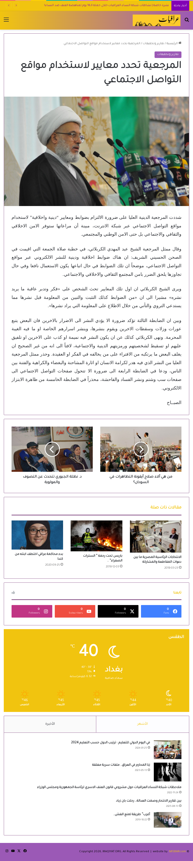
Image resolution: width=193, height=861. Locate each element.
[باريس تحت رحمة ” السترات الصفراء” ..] (96, 535)
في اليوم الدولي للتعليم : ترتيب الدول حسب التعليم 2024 (110, 743)
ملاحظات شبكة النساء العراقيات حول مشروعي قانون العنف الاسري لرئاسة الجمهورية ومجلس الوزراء (109, 787)
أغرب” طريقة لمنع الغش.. (131, 814)
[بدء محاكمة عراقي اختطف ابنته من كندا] (37, 535)
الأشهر (142, 724)
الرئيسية (172, 43)
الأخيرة (50, 724)
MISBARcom (177, 851)
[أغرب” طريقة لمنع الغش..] (167, 820)
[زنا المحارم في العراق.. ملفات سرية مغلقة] (167, 772)
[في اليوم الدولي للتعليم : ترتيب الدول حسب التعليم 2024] (167, 749)
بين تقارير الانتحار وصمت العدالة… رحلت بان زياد (148, 801)
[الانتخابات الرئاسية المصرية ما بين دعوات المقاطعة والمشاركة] (155, 536)
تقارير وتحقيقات (153, 43)
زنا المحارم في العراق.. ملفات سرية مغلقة (121, 765)
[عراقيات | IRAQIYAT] (156, 20)
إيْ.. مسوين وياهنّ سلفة (152, 5)
